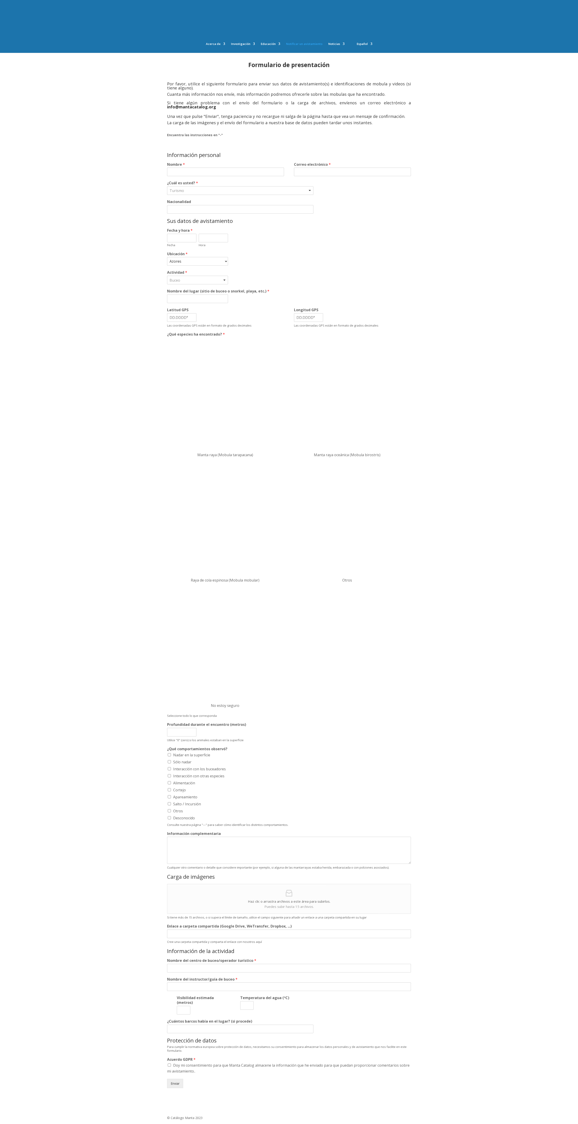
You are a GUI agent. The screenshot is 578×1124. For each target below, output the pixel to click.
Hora (202, 245)
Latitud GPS (178, 310)
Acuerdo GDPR (181, 1059)
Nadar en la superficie (191, 754)
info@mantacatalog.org (191, 107)
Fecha (171, 245)
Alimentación (184, 782)
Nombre (176, 164)
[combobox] (240, 190)
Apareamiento (185, 797)
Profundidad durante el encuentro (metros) (206, 724)
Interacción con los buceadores (199, 768)
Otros (178, 811)
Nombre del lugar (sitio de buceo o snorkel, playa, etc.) (218, 291)
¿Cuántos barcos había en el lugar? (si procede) (209, 1021)
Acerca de (213, 44)
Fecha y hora (180, 230)
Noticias (334, 44)
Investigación (240, 44)
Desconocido (184, 818)
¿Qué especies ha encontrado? (196, 334)
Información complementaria (194, 833)
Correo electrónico (312, 164)
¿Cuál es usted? (182, 183)
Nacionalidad (179, 201)
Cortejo (179, 790)
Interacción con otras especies (198, 775)
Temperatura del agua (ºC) (264, 997)
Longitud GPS (306, 310)
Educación (268, 44)
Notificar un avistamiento (304, 44)
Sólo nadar (182, 761)
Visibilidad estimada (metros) (195, 1000)
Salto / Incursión (187, 804)
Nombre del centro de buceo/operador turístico (211, 960)
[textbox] (189, 190)
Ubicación (177, 254)
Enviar (175, 1083)
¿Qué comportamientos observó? (197, 749)
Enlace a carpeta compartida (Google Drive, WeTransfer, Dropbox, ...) (229, 926)
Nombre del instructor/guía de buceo (202, 979)
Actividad (177, 272)
